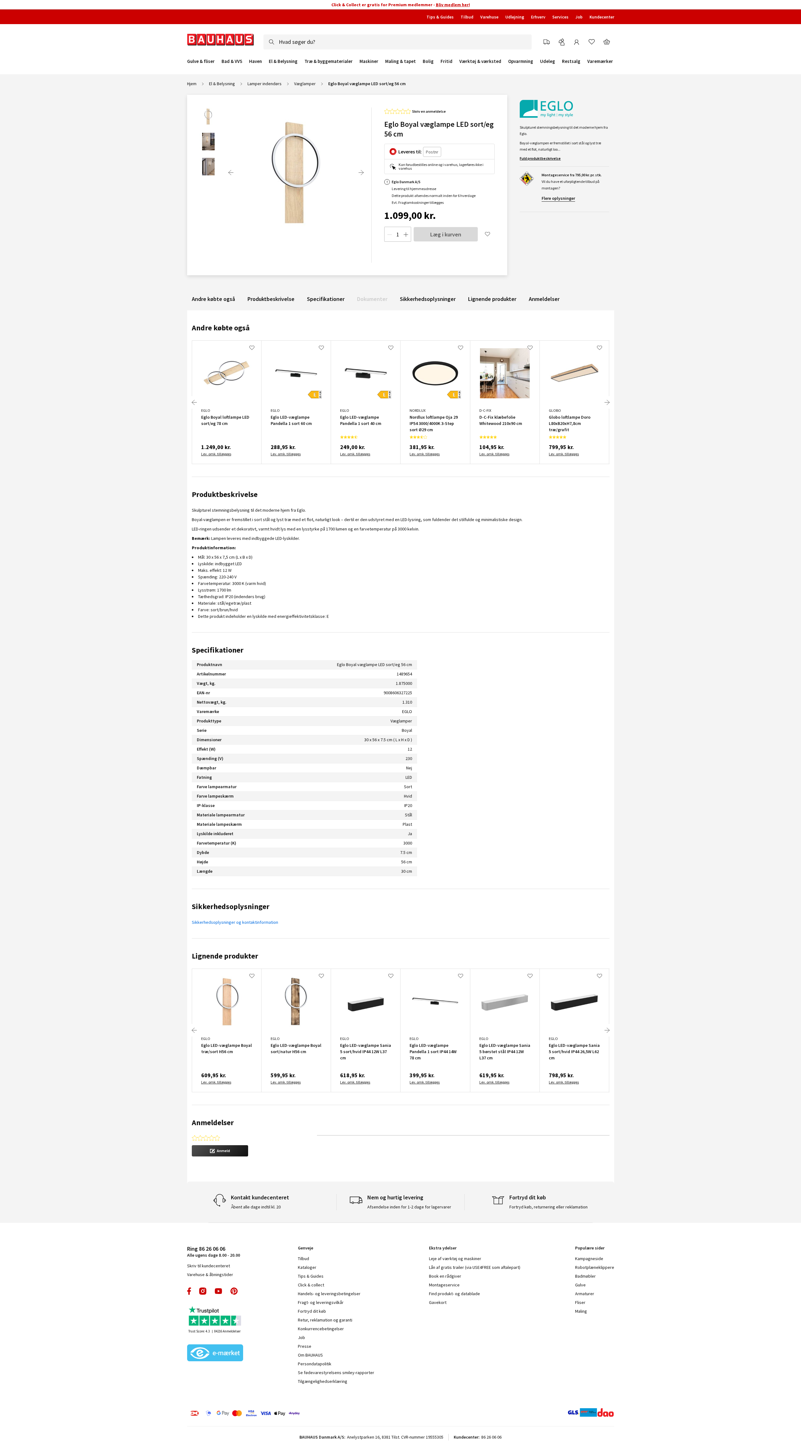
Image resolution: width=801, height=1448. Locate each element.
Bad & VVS (232, 61)
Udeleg (547, 61)
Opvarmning (520, 61)
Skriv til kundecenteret (208, 1266)
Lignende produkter (492, 299)
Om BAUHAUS (310, 1355)
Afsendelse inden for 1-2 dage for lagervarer (409, 1207)
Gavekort (437, 1302)
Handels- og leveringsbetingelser (329, 1293)
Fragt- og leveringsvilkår (321, 1302)
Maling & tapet (400, 61)
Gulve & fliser (201, 61)
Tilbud (467, 17)
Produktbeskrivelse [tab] (225, 494)
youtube (218, 1291)
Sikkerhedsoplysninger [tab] (230, 906)
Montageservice (444, 1285)
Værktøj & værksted (480, 61)
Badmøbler (585, 1276)
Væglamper (305, 83)
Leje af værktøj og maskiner (455, 1258)
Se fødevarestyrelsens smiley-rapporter (336, 1372)
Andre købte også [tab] (221, 328)
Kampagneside (589, 1258)
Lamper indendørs (264, 83)
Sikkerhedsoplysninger (428, 299)
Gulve (580, 1285)
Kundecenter (601, 17)
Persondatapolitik (314, 1364)
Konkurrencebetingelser (321, 1329)
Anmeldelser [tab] (213, 1122)
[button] (220, 1150)
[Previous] (231, 172)
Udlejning (514, 17)
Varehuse (489, 17)
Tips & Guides (440, 17)
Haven (255, 61)
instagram (202, 1291)
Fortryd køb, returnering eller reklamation (548, 1207)
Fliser (580, 1302)
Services (560, 17)
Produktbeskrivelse (270, 299)
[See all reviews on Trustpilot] (215, 1316)
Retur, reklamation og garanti (325, 1320)
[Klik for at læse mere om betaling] (283, 1413)
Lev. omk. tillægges (216, 454)
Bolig (428, 61)
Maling (581, 1311)
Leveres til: (410, 151)
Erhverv (538, 17)
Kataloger (307, 1267)
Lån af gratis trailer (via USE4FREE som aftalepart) (474, 1267)
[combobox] (397, 41)
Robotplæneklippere (594, 1267)
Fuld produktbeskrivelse (540, 158)
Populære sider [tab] (590, 1248)
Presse (304, 1346)
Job (579, 17)
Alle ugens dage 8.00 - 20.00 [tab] (213, 1251)
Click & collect (311, 1285)
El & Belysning (283, 61)
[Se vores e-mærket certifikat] (215, 1353)
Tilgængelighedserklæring (322, 1381)
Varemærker (600, 61)
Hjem (191, 83)
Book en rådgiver (445, 1276)
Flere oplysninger (558, 198)
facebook (189, 1291)
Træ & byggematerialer (328, 61)
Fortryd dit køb (312, 1311)
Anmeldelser (544, 299)
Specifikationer (325, 299)
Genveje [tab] (305, 1248)
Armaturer (584, 1293)
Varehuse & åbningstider (210, 1274)
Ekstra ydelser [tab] (443, 1248)
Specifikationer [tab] (217, 650)
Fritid (446, 61)
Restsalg (571, 61)
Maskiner (369, 61)
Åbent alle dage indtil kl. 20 (256, 1207)
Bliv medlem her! (453, 5)
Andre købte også (213, 299)
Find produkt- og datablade (454, 1293)
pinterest (234, 1291)
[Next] (361, 172)
